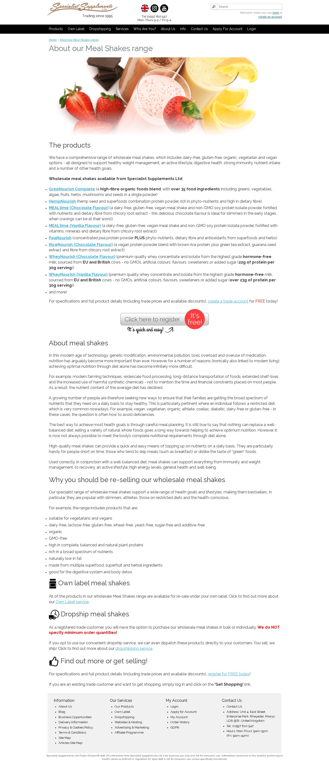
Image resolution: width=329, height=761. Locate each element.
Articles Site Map (70, 743)
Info (183, 29)
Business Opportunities (75, 717)
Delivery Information (73, 722)
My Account (179, 717)
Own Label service (72, 602)
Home (53, 40)
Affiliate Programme (129, 732)
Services (122, 29)
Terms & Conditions (72, 732)
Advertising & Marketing (132, 727)
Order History (180, 722)
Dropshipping (100, 29)
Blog (62, 712)
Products (56, 29)
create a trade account (228, 301)
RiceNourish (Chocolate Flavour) (81, 244)
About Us (168, 29)
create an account (270, 17)
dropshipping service (133, 648)
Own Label (76, 29)
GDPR (175, 727)
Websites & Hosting (128, 722)
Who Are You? (144, 29)
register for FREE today (229, 674)
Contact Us (199, 29)
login (276, 12)
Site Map (65, 738)
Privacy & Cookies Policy (76, 727)
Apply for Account (227, 29)
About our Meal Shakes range (79, 40)
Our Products (124, 706)
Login (251, 29)
